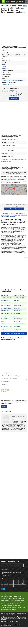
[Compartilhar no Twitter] (26, 5)
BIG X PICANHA (18, 310)
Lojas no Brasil (5, 575)
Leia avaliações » (14, 98)
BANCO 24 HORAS (6, 305)
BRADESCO (4, 318)
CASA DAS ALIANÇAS (19, 324)
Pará (9, 602)
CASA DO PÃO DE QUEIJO (7, 326)
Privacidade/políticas (6, 625)
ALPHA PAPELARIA (19, 295)
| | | (26, 1)
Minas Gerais (4, 602)
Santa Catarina (15, 607)
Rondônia (3, 607)
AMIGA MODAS (5, 300)
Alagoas (6, 596)
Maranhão (3, 600)
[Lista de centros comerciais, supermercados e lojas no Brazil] (12, 1)
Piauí (9, 603)
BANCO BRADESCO (19, 305)
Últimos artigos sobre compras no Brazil (11, 572)
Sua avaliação (4, 388)
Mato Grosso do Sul (19, 600)
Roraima (9, 607)
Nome (5, 381)
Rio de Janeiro (15, 603)
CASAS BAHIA (17, 326)
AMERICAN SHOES (19, 297)
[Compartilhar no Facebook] (24, 5)
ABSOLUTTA (4, 295)
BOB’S (15, 316)
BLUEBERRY (17, 313)
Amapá (11, 596)
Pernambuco (4, 603)
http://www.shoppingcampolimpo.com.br (12, 80)
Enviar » (4, 406)
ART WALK (17, 300)
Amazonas (16, 596)
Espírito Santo (16, 598)
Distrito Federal (8, 598)
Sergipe (9, 609)
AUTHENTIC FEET (5, 303)
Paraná (18, 602)
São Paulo (4, 64)
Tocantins (14, 609)
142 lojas (4, 51)
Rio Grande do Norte (6, 605)
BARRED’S (16, 308)
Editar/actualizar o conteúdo (12, 624)
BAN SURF (17, 303)
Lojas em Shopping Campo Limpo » (14, 208)
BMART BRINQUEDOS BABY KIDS (7, 316)
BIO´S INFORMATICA (6, 313)
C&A (2, 321)
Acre (2, 596)
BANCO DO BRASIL (6, 308)
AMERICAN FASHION (6, 297)
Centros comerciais (6, 573)
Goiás (22, 598)
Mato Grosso (10, 600)
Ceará (2, 598)
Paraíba (13, 602)
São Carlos (22, 607)
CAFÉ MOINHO (5, 324)
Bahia (21, 596)
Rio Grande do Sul (16, 605)
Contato (3, 624)
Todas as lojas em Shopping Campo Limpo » (14, 333)
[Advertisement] (14, 30)
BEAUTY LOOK (5, 310)
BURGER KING (18, 318)
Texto (5, 373)
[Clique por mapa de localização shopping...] (14, 189)
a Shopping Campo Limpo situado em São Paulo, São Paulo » (14, 173)
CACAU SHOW (17, 321)
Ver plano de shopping (8, 84)
